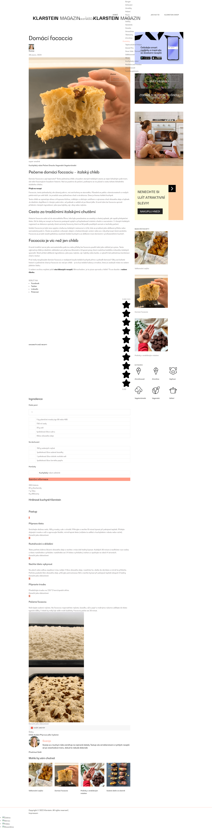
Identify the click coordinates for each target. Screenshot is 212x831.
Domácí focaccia (61, 791)
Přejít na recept (35, 188)
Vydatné (55, 735)
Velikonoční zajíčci (36, 791)
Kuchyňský (43, 473)
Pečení (46, 165)
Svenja (31, 51)
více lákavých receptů (63, 269)
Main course (35, 5)
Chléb (31, 735)
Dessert (33, 8)
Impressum (33, 813)
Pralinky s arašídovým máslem (147, 355)
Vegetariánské (70, 165)
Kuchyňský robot (36, 165)
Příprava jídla (46, 735)
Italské (37, 735)
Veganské (60, 165)
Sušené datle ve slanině (116, 791)
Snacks (52, 165)
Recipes (32, 1)
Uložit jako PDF (39, 728)
